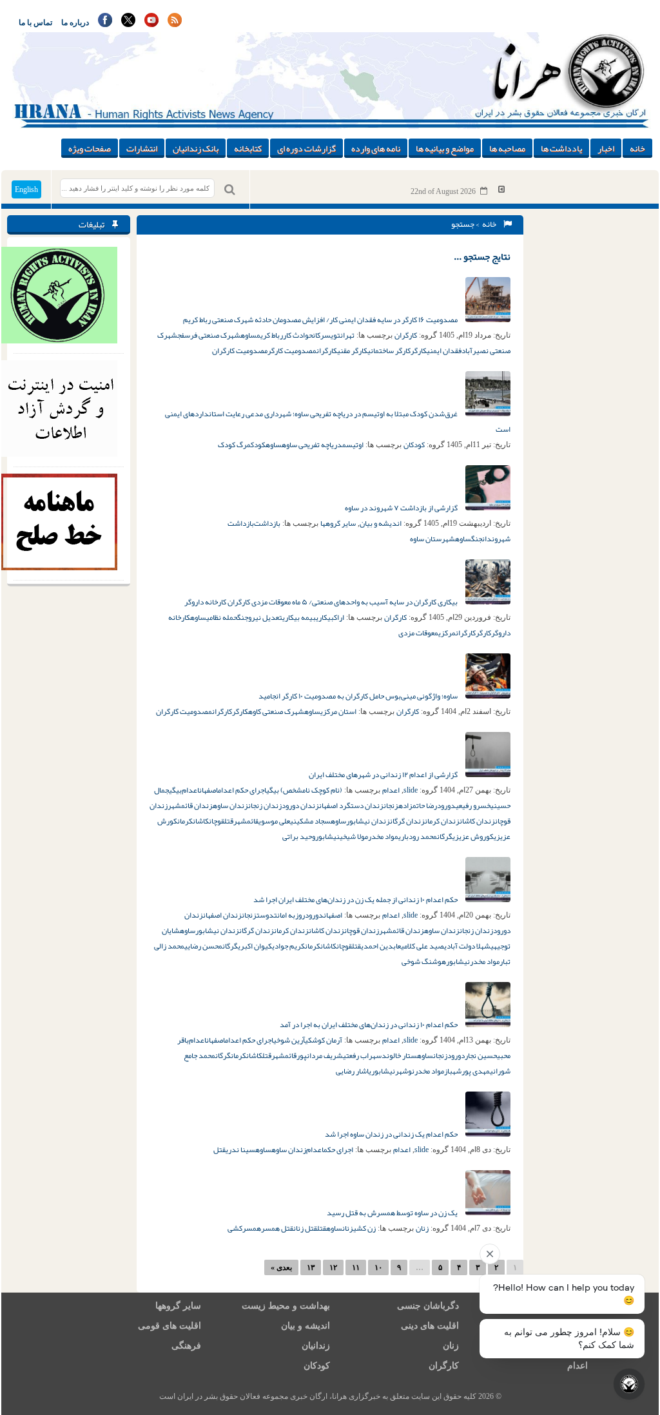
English (26, 189)
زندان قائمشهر (190, 805)
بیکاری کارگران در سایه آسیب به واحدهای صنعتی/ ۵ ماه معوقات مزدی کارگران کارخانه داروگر (321, 602)
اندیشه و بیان (381, 523)
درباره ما (75, 22)
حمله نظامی (221, 617)
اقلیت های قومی (169, 1326)
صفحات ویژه (89, 148)
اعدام (391, 790)
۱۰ (378, 1267)
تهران (347, 335)
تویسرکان (326, 335)
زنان (422, 1228)
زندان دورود (300, 805)
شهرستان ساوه (432, 538)
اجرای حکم (338, 1149)
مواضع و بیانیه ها (445, 148)
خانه (637, 148)
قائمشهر (245, 821)
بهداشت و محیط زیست (286, 1306)
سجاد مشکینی (310, 821)
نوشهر (404, 1071)
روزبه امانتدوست (281, 915)
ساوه (248, 335)
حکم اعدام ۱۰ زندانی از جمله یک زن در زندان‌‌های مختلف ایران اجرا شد (356, 899)
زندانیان (316, 1346)
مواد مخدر (383, 836)
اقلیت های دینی (430, 1326)
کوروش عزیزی (473, 836)
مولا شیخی (354, 836)
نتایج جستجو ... (482, 256)
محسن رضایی (203, 946)
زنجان (390, 805)
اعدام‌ (190, 790)
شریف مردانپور (319, 1055)
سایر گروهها (338, 523)
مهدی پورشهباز (467, 1071)
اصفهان (208, 790)
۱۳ (311, 1267)
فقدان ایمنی (444, 350)
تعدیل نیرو (265, 617)
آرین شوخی (289, 1040)
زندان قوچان (361, 930)
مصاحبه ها (507, 148)
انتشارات (141, 148)
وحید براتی (298, 836)
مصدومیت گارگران (184, 711)
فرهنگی (186, 1346)
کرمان (185, 821)
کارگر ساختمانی (389, 350)
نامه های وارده (375, 148)
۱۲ (333, 1267)
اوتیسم (353, 444)
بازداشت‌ (267, 523)
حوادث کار (298, 335)
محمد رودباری (417, 836)
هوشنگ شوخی (424, 961)
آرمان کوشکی (323, 1040)
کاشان (201, 821)
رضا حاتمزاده (417, 805)
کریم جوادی (288, 946)
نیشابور (327, 836)
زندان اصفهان (222, 915)
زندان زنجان (265, 805)
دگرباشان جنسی (428, 1306)
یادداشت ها (561, 148)
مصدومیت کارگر (291, 350)
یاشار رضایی (353, 1071)
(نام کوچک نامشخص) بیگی (304, 790)
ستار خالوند (399, 1055)
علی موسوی (274, 821)
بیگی (175, 790)
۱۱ (356, 1267)
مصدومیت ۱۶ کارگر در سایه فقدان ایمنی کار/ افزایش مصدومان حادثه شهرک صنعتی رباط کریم (321, 319)
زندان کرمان (442, 821)
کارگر (419, 350)
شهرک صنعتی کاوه (276, 711)
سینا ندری (240, 1149)
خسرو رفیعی (473, 805)
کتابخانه (248, 148)
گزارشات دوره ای (306, 148)
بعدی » (281, 1267)
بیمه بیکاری (299, 617)
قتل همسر (277, 1228)
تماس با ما (35, 22)
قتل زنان (305, 1228)
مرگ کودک (234, 444)
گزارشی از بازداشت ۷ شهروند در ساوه (402, 507)
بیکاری (325, 617)
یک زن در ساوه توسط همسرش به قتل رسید (393, 1212)
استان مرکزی (338, 711)
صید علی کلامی (422, 946)
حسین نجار (481, 1055)
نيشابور (458, 961)
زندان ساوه (230, 805)
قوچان (216, 821)
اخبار (605, 148)
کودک (258, 444)
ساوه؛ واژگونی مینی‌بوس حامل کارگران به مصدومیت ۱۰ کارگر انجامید (358, 696)
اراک (339, 617)
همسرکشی (244, 1228)
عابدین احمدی (381, 946)
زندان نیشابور (368, 821)
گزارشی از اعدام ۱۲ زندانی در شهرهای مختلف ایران (384, 774)
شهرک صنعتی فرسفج (208, 335)
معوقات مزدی (418, 632)
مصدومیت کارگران (239, 350)
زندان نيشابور (217, 930)
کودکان (414, 444)
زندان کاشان (477, 821)
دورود (446, 805)
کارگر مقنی (352, 350)
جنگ (476, 538)
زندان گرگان (407, 821)
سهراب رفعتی (362, 1055)
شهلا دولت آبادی (467, 946)
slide (410, 790)
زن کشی (364, 1228)
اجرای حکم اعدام (242, 790)
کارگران (405, 335)
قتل (228, 821)
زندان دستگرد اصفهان (351, 805)
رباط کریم (270, 335)
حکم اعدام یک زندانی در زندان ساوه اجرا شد (392, 1134)
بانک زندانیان (195, 148)
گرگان (444, 836)
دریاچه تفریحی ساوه (312, 444)
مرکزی (447, 632)
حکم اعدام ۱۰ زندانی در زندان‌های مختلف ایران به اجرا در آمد (369, 1024)
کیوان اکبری (255, 946)
